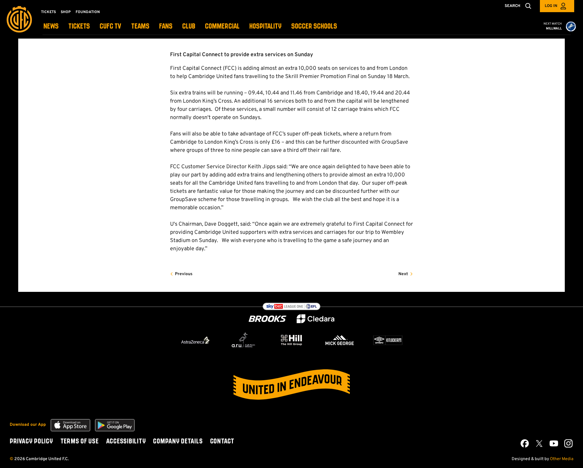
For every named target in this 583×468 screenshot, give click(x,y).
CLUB (188, 26)
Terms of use (79, 442)
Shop (66, 12)
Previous (184, 274)
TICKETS (79, 26)
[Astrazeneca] (195, 340)
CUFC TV (110, 26)
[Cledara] (315, 318)
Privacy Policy (31, 442)
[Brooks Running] (267, 319)
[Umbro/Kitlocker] (388, 340)
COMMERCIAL (222, 26)
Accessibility (126, 442)
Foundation (88, 12)
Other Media (561, 459)
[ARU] (243, 340)
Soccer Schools (314, 26)
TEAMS (140, 26)
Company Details (178, 442)
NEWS (51, 26)
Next (403, 274)
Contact (222, 442)
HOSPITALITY (265, 26)
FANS (165, 26)
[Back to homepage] (19, 19)
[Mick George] (340, 340)
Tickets (48, 12)
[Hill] (291, 340)
